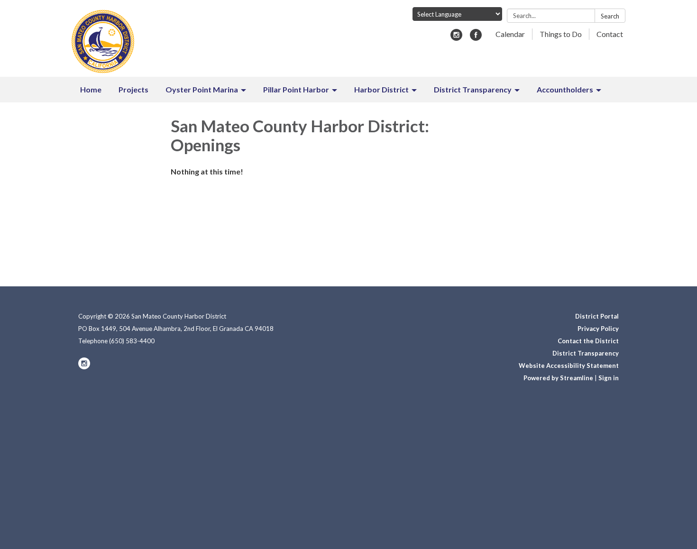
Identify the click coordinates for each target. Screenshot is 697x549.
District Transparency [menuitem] (473, 89)
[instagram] (456, 37)
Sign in (608, 378)
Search (610, 16)
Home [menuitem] (90, 89)
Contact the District (588, 341)
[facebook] (476, 37)
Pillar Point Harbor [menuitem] (296, 89)
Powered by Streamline (558, 378)
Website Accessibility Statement (569, 365)
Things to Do (561, 33)
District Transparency (585, 353)
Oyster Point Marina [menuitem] (201, 89)
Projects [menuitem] (133, 89)
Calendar (510, 33)
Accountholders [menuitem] (565, 89)
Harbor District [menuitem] (381, 89)
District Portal (597, 316)
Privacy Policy (598, 328)
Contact (609, 33)
